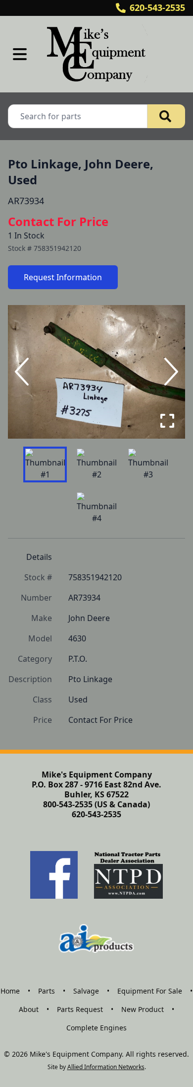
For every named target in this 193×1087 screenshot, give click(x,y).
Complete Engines (96, 1027)
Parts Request (80, 1009)
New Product (142, 1009)
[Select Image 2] (96, 464)
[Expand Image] (167, 421)
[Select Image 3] (148, 464)
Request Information (63, 277)
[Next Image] (169, 372)
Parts (46, 991)
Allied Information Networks (106, 1067)
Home (10, 991)
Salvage (86, 991)
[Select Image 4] (96, 508)
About (29, 1009)
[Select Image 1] (45, 464)
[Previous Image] (24, 372)
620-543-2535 (157, 7)
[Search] (166, 116)
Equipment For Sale (149, 991)
